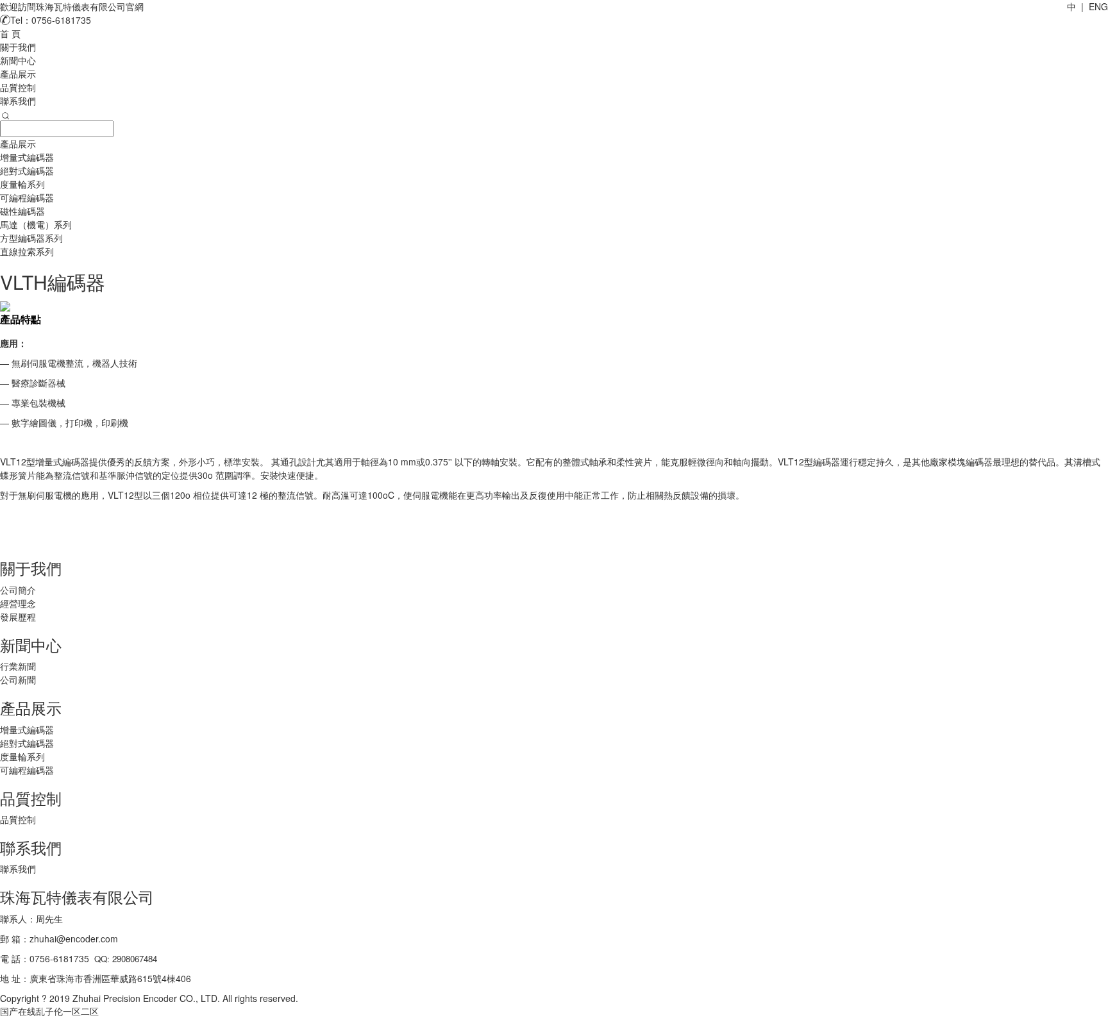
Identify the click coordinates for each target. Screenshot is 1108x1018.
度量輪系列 (22, 184)
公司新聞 (18, 679)
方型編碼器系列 (31, 237)
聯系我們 (18, 100)
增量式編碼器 (27, 157)
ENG (1098, 6)
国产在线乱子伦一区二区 (49, 1011)
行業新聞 (18, 666)
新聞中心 (18, 60)
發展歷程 (18, 616)
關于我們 (18, 46)
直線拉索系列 (27, 251)
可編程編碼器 (27, 197)
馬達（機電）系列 (36, 224)
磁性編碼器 (22, 210)
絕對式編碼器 (27, 170)
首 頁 (10, 33)
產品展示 (18, 73)
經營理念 (18, 603)
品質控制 (18, 87)
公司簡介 (18, 589)
